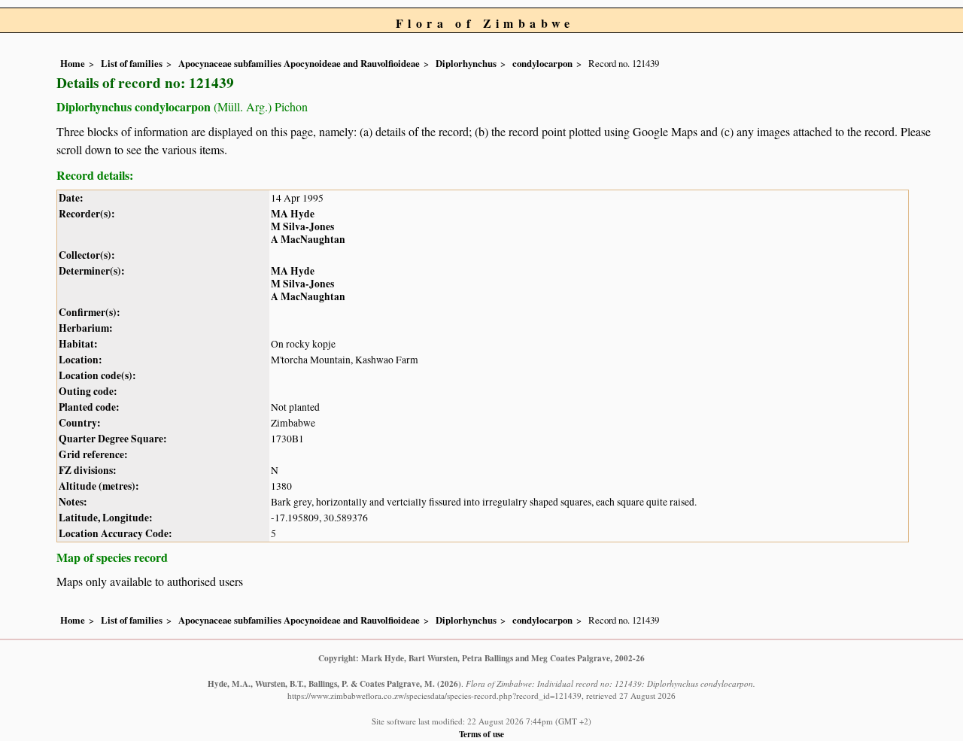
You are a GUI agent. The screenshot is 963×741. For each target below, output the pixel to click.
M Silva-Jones (302, 226)
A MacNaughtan (308, 239)
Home (72, 63)
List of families (132, 63)
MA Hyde (292, 213)
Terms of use (481, 733)
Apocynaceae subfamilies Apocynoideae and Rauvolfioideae (299, 63)
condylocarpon (542, 63)
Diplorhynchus (466, 63)
